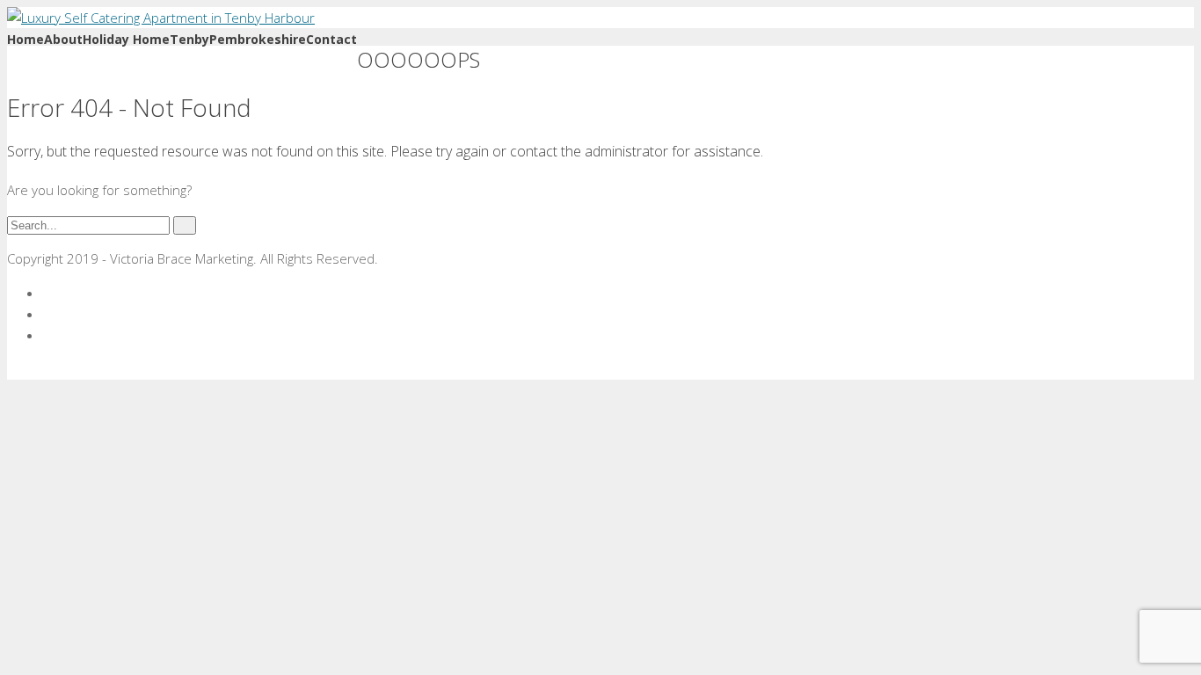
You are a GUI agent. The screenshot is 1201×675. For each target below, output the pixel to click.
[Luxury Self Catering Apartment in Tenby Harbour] (161, 17)
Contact (331, 39)
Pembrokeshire (257, 39)
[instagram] (47, 335)
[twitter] (47, 314)
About (63, 39)
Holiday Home (126, 39)
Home (25, 39)
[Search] (184, 225)
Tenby (189, 39)
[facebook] (47, 292)
